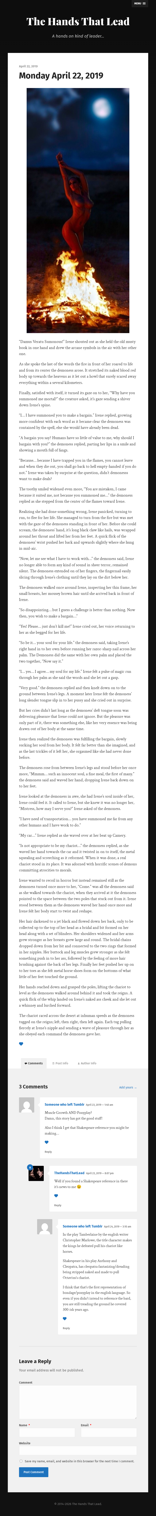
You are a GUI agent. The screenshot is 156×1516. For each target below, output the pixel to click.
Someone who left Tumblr (64, 1104)
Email (86, 1425)
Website (24, 1443)
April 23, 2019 (99, 1104)
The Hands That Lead (78, 21)
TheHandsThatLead (69, 1173)
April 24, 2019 (117, 1226)
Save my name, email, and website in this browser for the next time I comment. (79, 1461)
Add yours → (128, 1087)
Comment (25, 1382)
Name (24, 1425)
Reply (48, 1152)
